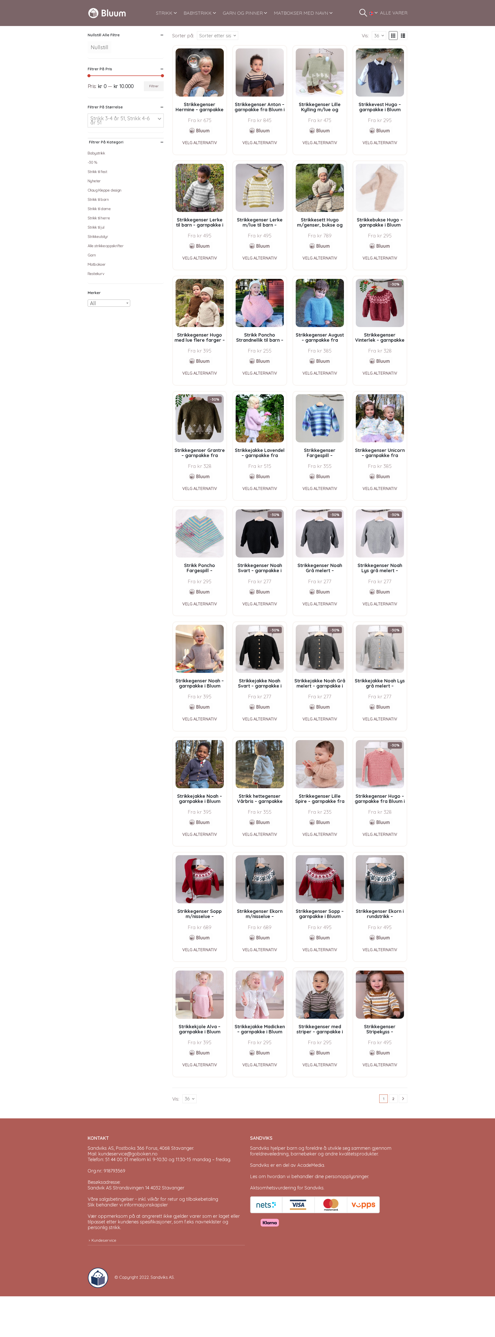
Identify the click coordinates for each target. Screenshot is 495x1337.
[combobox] (109, 303)
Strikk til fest (97, 171)
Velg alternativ (199, 142)
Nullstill (99, 47)
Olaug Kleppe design (104, 190)
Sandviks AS (162, 1277)
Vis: (365, 35)
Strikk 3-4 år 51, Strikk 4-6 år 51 (120, 120)
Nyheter (94, 180)
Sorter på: (183, 35)
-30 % (92, 162)
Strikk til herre (99, 218)
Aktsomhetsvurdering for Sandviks (287, 1188)
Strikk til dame (99, 208)
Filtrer (154, 86)
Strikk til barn (98, 199)
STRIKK (164, 13)
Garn (92, 255)
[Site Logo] (107, 13)
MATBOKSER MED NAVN (301, 13)
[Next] (403, 1098)
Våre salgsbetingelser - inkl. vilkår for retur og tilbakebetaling (153, 1199)
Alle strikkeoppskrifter (105, 245)
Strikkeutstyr (98, 236)
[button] (363, 13)
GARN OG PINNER (243, 13)
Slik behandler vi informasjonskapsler (128, 1205)
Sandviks (259, 1148)
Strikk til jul (96, 227)
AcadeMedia (310, 1165)
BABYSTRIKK (198, 13)
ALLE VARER (393, 13)
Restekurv (96, 273)
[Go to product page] (200, 72)
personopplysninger (346, 1176)
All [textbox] (93, 303)
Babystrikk (96, 153)
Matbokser (97, 264)
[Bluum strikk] (199, 130)
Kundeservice (104, 1240)
